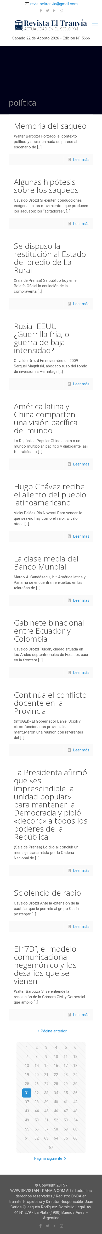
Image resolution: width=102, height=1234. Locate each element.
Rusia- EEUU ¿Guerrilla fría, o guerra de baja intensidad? (41, 338)
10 (56, 1056)
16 (56, 1065)
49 (27, 1120)
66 (75, 1138)
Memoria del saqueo (50, 125)
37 (27, 1102)
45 (46, 1111)
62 (37, 1138)
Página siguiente (48, 1158)
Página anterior (54, 1031)
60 (75, 1129)
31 (27, 1093)
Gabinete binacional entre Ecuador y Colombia (49, 630)
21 (46, 1074)
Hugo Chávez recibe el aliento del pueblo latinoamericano (50, 494)
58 (56, 1129)
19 (27, 1074)
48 (75, 1111)
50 (37, 1120)
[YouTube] (54, 10)
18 (75, 1065)
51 (46, 1120)
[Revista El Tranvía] (51, 25)
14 (37, 1065)
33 (46, 1093)
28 (56, 1083)
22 (56, 1074)
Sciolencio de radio (47, 892)
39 (46, 1102)
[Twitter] (47, 10)
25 (27, 1083)
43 (27, 1111)
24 (75, 1074)
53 (66, 1120)
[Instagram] (61, 10)
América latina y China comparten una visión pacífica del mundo (45, 418)
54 (75, 1120)
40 (56, 1102)
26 (37, 1083)
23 (66, 1074)
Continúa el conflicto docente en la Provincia (50, 702)
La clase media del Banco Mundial (46, 562)
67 (51, 1147)
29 (66, 1083)
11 (66, 1056)
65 (66, 1138)
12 (75, 1056)
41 (66, 1102)
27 (46, 1083)
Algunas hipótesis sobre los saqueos (46, 185)
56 (37, 1129)
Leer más (81, 159)
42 (75, 1102)
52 (56, 1120)
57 (46, 1129)
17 (66, 1065)
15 (46, 1065)
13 (27, 1065)
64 (56, 1138)
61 (27, 1138)
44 (37, 1111)
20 (37, 1074)
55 (27, 1129)
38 (37, 1102)
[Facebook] (41, 10)
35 (66, 1093)
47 (66, 1111)
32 (37, 1093)
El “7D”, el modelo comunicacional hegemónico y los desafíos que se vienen (45, 964)
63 (46, 1138)
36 (75, 1093)
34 (56, 1093)
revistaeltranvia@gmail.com (54, 4)
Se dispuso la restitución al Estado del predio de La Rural (50, 258)
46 (56, 1111)
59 (66, 1129)
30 (75, 1083)
